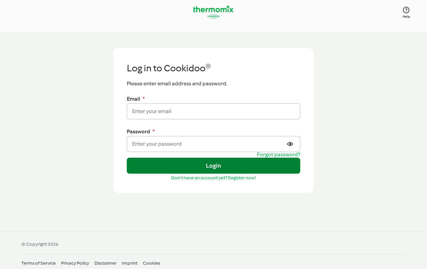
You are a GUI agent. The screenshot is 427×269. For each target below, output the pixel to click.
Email (136, 99)
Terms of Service (38, 263)
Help (406, 16)
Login (214, 165)
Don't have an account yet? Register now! (213, 178)
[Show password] (291, 144)
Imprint (129, 263)
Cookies (151, 263)
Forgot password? (278, 155)
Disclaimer (105, 263)
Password (141, 131)
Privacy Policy (75, 263)
